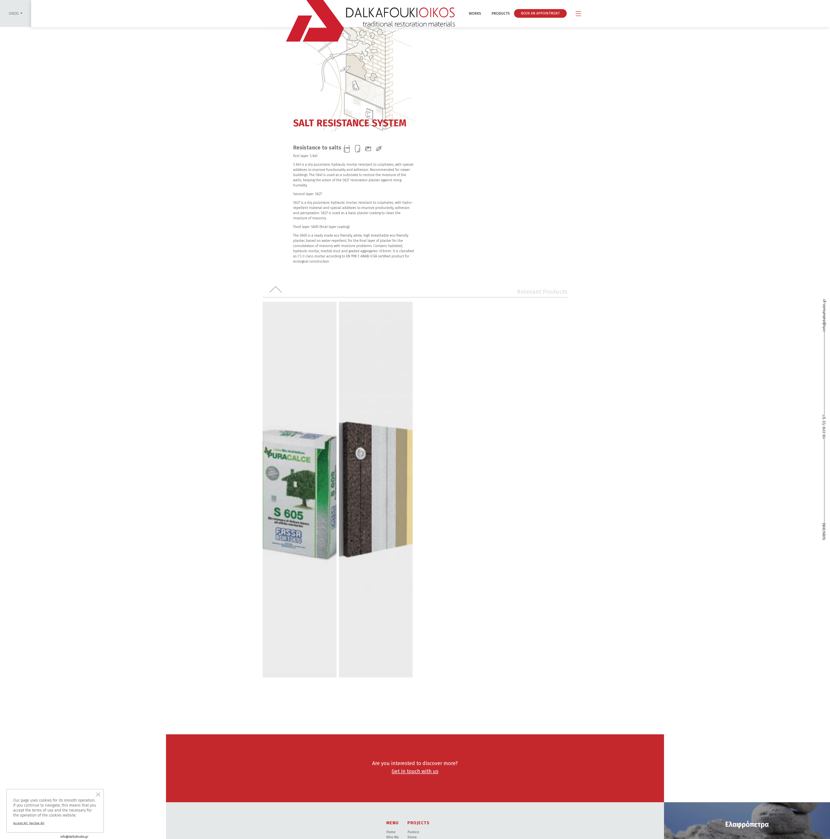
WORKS (475, 13)
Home (391, 832)
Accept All (20, 823)
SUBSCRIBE (824, 531)
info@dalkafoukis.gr (824, 315)
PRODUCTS (501, 13)
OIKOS (14, 13)
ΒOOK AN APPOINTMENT (540, 13)
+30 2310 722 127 (824, 427)
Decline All (36, 823)
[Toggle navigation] (578, 13)
